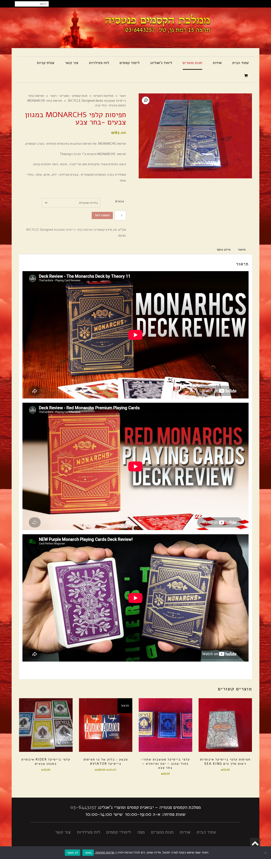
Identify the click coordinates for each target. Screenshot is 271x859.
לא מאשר (72, 852)
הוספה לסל (102, 215)
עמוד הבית (206, 832)
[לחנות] (246, 76)
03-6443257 (83, 807)
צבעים (119, 201)
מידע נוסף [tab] (224, 249)
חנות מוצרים (162, 832)
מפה (141, 832)
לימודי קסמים (118, 832)
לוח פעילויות (88, 832)
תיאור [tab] (242, 249)
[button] (145, 100)
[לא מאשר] (266, 853)
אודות (185, 832)
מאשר (88, 852)
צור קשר (63, 832)
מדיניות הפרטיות (104, 852)
